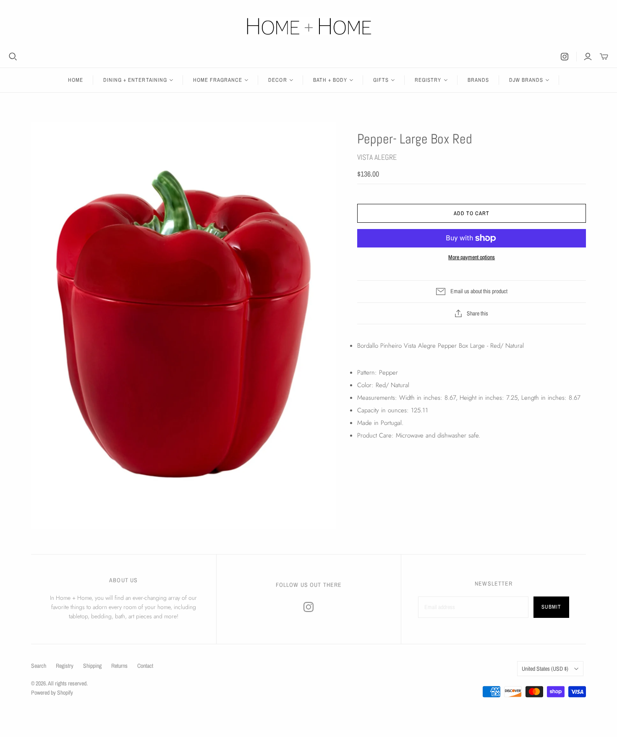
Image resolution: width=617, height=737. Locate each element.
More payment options (471, 257)
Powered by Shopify (52, 692)
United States (545, 668)
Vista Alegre (377, 157)
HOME (75, 79)
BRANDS (478, 79)
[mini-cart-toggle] (604, 56)
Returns (119, 665)
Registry (64, 665)
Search (38, 665)
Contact (145, 665)
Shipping (92, 665)
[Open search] (13, 56)
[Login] (587, 56)
